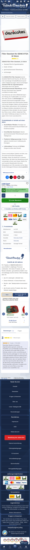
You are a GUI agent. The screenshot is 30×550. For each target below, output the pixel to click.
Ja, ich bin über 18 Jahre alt (20, 294)
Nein (7, 294)
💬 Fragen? (24, 542)
